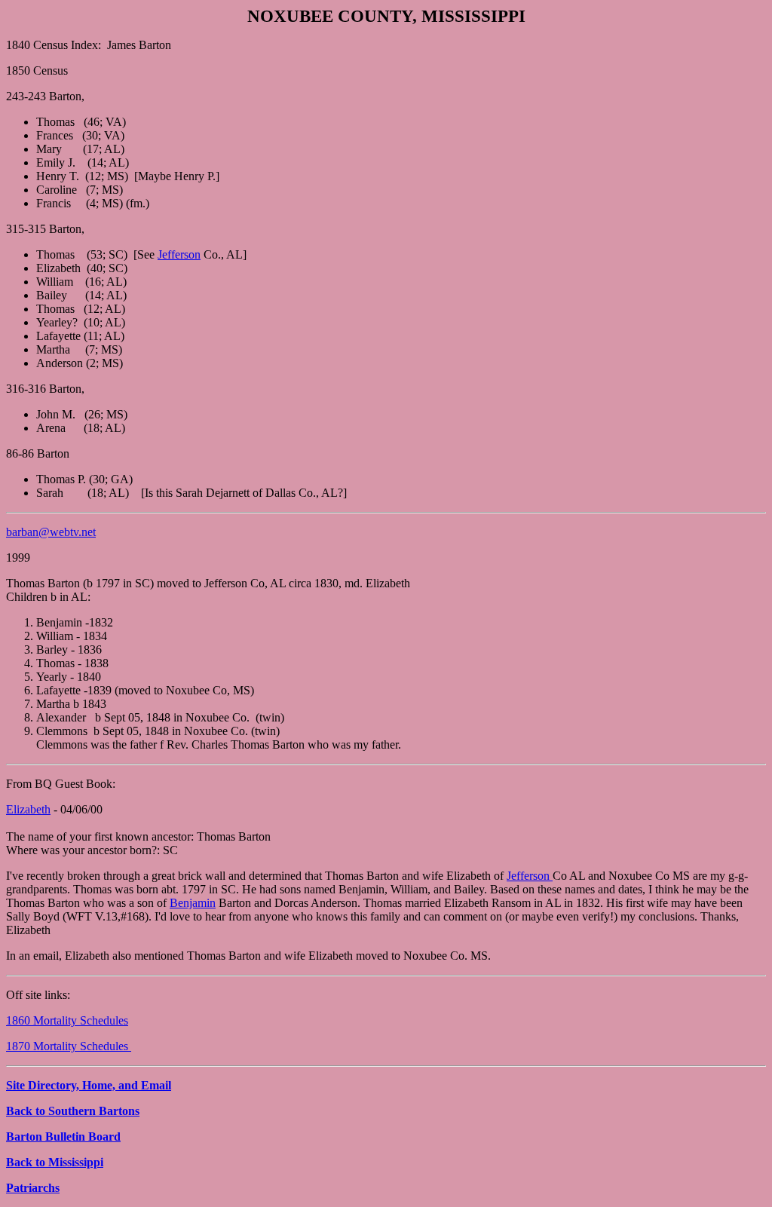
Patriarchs (33, 1187)
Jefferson (179, 254)
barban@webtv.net (51, 531)
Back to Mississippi (54, 1162)
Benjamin (193, 902)
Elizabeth (28, 809)
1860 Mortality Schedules (67, 1020)
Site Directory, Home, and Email (88, 1085)
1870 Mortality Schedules (68, 1046)
